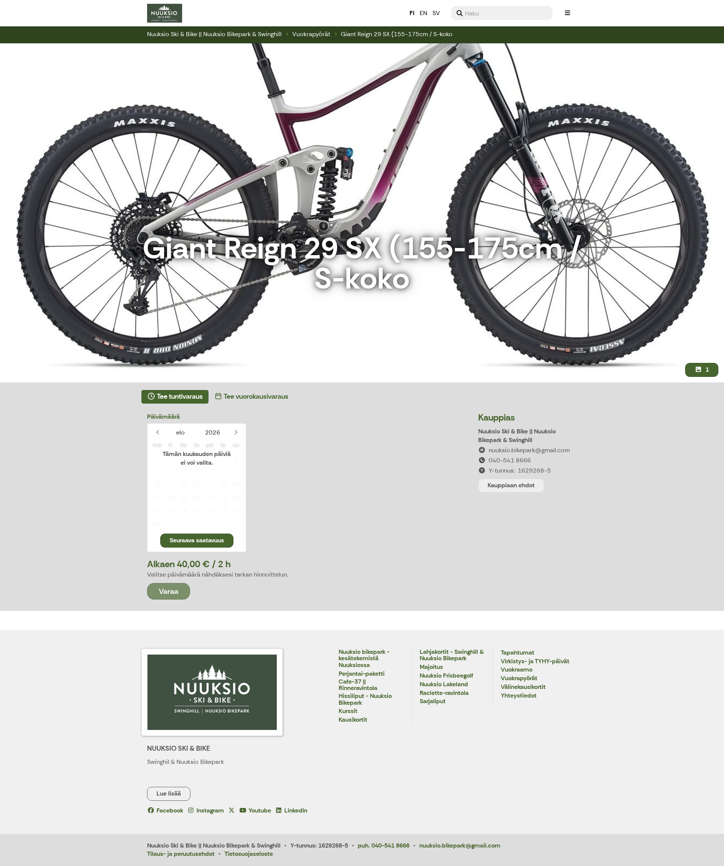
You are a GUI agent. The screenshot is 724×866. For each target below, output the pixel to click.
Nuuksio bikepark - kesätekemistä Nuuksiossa (364, 659)
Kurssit (348, 711)
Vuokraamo (516, 669)
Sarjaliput (433, 701)
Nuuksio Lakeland (444, 684)
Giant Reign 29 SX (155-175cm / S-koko (396, 34)
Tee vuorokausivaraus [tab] (255, 396)
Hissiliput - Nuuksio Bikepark (365, 700)
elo (180, 432)
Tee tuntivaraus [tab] (179, 396)
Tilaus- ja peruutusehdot (181, 854)
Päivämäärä (163, 417)
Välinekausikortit (523, 687)
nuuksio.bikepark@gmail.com (459, 845)
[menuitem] (501, 13)
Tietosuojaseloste (248, 854)
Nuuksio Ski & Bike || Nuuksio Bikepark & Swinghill (214, 34)
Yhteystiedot (519, 695)
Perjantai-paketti (362, 674)
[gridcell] (157, 458)
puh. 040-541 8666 (384, 845)
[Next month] (236, 432)
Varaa (168, 591)
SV (436, 13)
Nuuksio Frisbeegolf (446, 675)
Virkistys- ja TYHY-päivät (535, 661)
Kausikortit (353, 720)
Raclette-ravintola (444, 693)
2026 (212, 432)
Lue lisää (168, 793)
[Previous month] (157, 432)
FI (412, 13)
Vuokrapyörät (311, 34)
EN (423, 13)
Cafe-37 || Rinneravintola (358, 685)
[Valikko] (567, 13)
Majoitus (431, 667)
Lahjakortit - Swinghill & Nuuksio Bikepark (452, 656)
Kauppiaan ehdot (511, 485)
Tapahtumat (517, 652)
